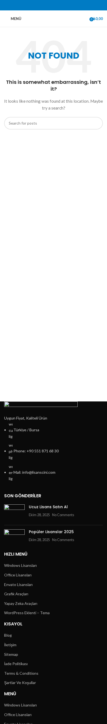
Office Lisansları (18, 575)
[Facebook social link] (38, 5)
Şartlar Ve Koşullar (20, 682)
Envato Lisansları (18, 584)
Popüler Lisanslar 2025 (51, 532)
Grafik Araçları (16, 593)
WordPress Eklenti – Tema (27, 612)
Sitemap (11, 654)
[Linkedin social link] (57, 5)
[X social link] (44, 5)
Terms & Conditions (21, 673)
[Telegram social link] (69, 5)
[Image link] (41, 407)
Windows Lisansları (20, 565)
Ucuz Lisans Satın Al (48, 507)
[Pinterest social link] (50, 5)
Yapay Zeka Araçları (20, 603)
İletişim (10, 644)
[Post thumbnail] (14, 512)
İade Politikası (16, 663)
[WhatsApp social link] (63, 5)
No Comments (63, 515)
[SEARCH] (96, 123)
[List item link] (53, 451)
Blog (8, 635)
